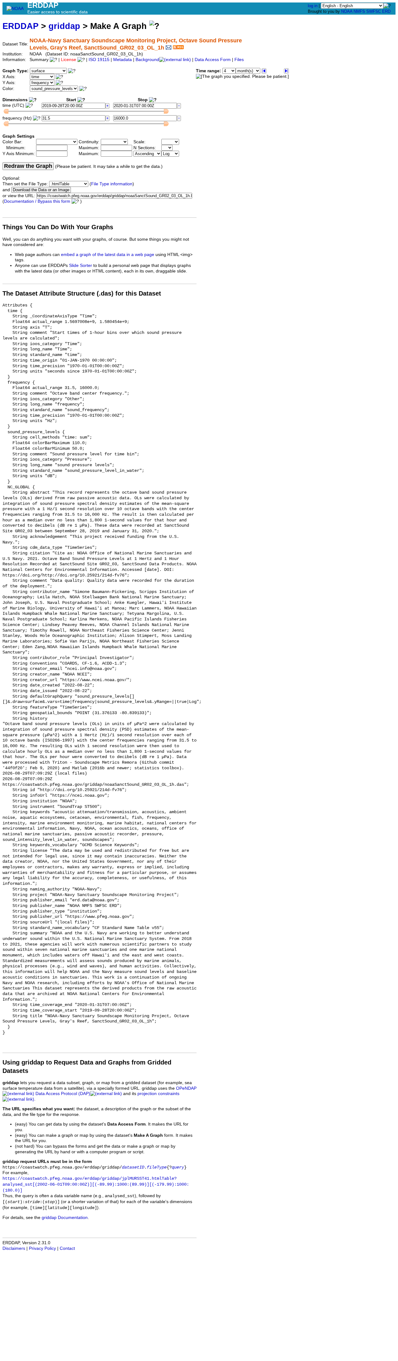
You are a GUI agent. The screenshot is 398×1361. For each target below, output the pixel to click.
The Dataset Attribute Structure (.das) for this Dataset (81, 293)
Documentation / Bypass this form (37, 201)
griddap (64, 26)
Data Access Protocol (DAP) (62, 1093)
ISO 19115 (99, 59)
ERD (386, 11)
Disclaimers (13, 1248)
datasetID (133, 1167)
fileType (157, 1167)
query (178, 1167)
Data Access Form (213, 59)
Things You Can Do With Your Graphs (57, 227)
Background (147, 59)
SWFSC (373, 11)
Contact (67, 1248)
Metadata (122, 59)
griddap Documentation (65, 1217)
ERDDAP (20, 26)
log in (312, 5)
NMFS (359, 11)
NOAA (346, 11)
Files (239, 59)
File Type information (111, 184)
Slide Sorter (80, 265)
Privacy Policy (42, 1248)
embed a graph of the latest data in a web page (107, 254)
